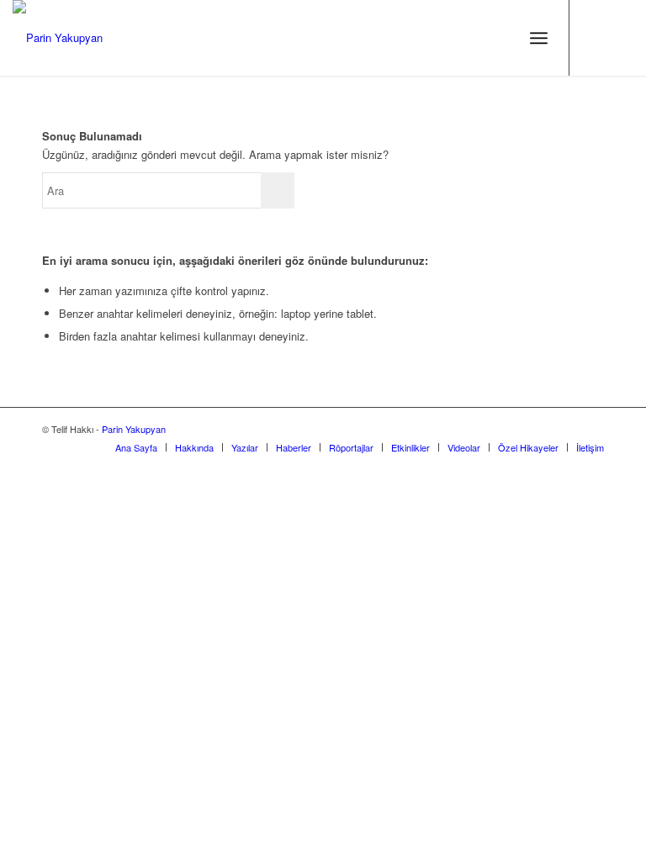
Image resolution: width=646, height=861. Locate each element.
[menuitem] (136, 447)
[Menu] (539, 38)
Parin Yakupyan (134, 429)
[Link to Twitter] (595, 37)
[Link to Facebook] (620, 37)
